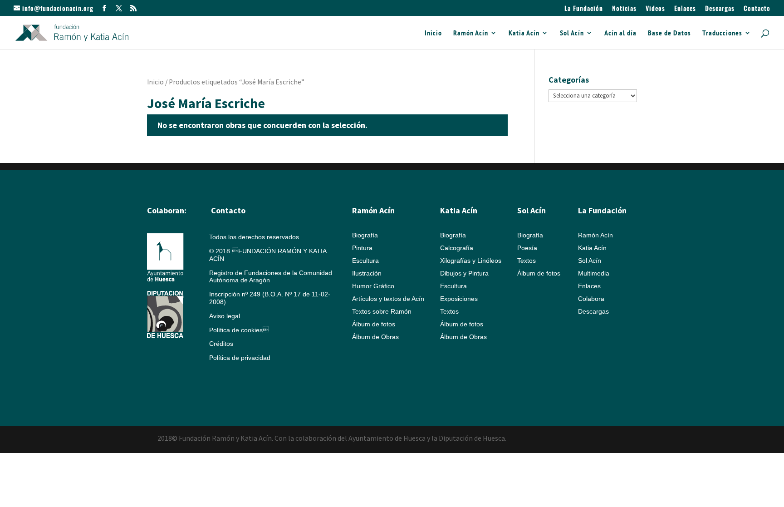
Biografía (365, 235)
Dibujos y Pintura (464, 273)
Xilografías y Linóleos (470, 260)
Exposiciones (459, 298)
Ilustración (367, 273)
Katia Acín (524, 33)
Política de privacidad (239, 357)
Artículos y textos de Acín (388, 298)
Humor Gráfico (373, 286)
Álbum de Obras (375, 336)
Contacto (757, 9)
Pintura (362, 247)
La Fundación (583, 9)
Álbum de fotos (373, 324)
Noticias (624, 9)
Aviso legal (224, 316)
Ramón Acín (470, 33)
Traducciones (722, 33)
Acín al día (620, 33)
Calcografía (456, 247)
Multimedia (593, 273)
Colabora (591, 298)
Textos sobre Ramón (382, 311)
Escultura (365, 260)
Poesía (527, 247)
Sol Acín (572, 33)
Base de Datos (669, 33)
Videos (655, 9)
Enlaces (685, 9)
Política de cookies (239, 330)
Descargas (720, 9)
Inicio (433, 33)
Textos (449, 311)
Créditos (221, 343)
